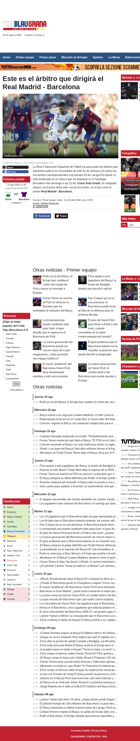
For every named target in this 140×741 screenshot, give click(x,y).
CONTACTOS (94, 736)
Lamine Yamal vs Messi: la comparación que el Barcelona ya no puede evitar (86, 615)
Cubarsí (10, 343)
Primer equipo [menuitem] (25, 57)
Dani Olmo (11, 374)
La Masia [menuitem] (114, 57)
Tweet (63, 216)
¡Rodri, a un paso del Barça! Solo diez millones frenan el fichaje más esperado (87, 448)
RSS (104, 736)
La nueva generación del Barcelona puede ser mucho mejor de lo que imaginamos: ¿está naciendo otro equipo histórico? (53, 350)
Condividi (44, 216)
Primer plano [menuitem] (47, 57)
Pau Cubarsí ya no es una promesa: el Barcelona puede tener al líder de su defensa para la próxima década (97, 306)
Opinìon (127, 77)
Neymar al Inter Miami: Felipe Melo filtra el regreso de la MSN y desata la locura (88, 469)
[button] (16, 384)
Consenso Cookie (80, 730)
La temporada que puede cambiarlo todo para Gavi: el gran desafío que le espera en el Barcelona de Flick (51, 328)
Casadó (9, 356)
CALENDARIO (78, 736)
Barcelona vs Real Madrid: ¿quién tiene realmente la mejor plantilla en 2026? (86, 591)
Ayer (131, 225)
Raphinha (10, 365)
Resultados (16, 390)
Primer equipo (49, 200)
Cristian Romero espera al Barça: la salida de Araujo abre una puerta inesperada (88, 711)
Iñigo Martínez (13, 347)
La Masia (127, 278)
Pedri (8, 369)
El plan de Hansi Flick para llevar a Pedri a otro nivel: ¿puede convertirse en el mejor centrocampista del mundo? (98, 328)
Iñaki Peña (11, 334)
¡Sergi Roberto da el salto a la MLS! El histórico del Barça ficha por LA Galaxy (86, 686)
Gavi (8, 360)
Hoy (124, 225)
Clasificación (12, 501)
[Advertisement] (95, 27)
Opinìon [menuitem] (98, 57)
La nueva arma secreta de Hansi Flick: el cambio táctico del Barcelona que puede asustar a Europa (97, 372)
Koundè (9, 338)
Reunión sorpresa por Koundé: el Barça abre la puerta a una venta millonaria (86, 482)
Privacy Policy (99, 730)
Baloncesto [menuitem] (132, 57)
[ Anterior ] (16, 202)
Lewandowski (12, 378)
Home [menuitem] (6, 57)
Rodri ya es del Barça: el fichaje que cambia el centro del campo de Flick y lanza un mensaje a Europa (52, 284)
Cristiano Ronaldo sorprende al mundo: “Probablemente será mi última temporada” (89, 436)
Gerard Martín (13, 352)
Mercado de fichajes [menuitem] (74, 57)
